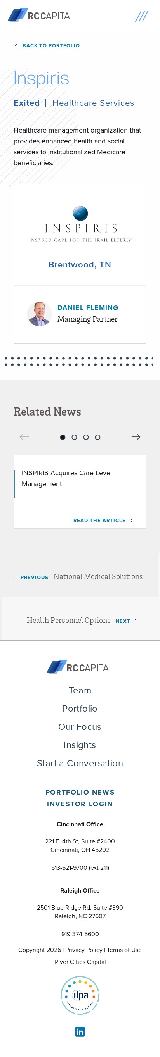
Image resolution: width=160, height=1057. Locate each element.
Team (80, 690)
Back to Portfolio (51, 45)
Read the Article (99, 520)
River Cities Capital (80, 962)
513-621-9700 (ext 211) (80, 867)
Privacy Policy (84, 950)
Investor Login (80, 804)
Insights (80, 745)
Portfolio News (80, 792)
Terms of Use (124, 950)
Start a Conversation (80, 763)
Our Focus (80, 727)
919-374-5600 (80, 933)
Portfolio (80, 709)
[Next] (136, 437)
